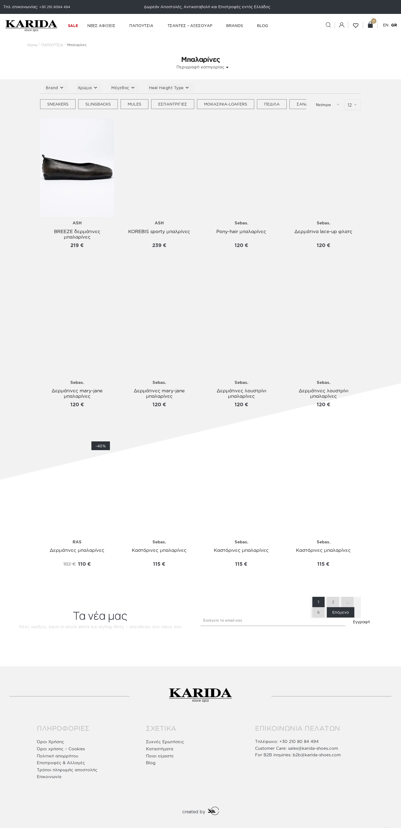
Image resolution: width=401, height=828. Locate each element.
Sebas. (241, 223)
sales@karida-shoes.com (313, 748)
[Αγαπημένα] (48, 128)
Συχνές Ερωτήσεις (165, 741)
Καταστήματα (159, 748)
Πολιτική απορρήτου (57, 756)
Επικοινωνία (49, 776)
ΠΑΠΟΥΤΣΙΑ (52, 45)
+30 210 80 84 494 (299, 741)
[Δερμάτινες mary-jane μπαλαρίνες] (77, 327)
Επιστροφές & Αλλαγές (61, 762)
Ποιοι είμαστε (160, 756)
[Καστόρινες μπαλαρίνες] (159, 486)
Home (32, 45)
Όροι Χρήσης (50, 741)
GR (394, 25)
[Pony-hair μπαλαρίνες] (241, 168)
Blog (150, 762)
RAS (77, 542)
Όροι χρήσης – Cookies (61, 748)
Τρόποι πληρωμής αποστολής (67, 769)
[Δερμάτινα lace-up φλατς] (323, 168)
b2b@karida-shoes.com (317, 754)
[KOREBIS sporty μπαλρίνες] (159, 168)
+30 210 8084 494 (54, 7)
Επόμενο (340, 612)
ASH (77, 223)
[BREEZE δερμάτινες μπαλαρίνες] (77, 168)
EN (385, 25)
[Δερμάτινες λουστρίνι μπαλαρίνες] (241, 327)
